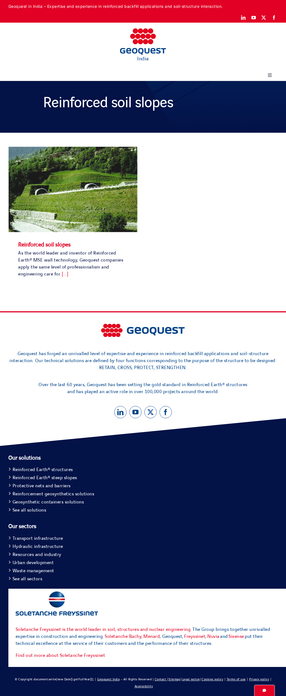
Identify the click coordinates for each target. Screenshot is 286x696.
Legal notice (191, 679)
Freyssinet (194, 636)
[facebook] (274, 17)
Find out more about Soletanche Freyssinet (60, 655)
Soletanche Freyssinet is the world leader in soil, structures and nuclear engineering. (104, 629)
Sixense (236, 636)
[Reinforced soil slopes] (72, 150)
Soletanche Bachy (123, 636)
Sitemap (174, 679)
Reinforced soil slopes (44, 245)
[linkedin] (243, 17)
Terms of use (236, 679)
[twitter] (263, 17)
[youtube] (253, 17)
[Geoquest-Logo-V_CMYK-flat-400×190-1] (143, 31)
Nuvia (213, 636)
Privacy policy (259, 679)
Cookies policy (212, 679)
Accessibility (144, 686)
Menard (151, 636)
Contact (161, 679)
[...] (65, 274)
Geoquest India (108, 679)
